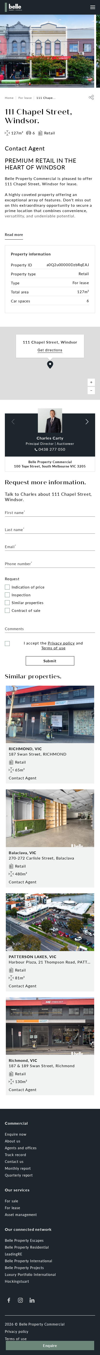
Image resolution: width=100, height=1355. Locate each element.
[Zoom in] (91, 382)
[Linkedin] (32, 1300)
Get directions (50, 350)
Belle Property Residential (27, 1247)
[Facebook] (8, 1300)
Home (9, 98)
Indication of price (28, 587)
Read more (14, 234)
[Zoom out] (91, 390)
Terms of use (53, 648)
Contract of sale (26, 610)
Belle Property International (28, 1260)
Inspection (21, 595)
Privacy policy (61, 643)
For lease (25, 98)
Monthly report (18, 1168)
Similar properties (28, 602)
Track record (15, 1154)
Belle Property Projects (24, 1267)
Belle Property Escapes (24, 1240)
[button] (50, 365)
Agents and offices (21, 1147)
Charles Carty (50, 438)
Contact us (14, 1161)
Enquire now (15, 1134)
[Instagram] (20, 1300)
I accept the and (53, 645)
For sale (11, 1200)
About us (12, 1141)
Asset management (21, 1214)
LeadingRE (13, 1254)
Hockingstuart (17, 1281)
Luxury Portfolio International (30, 1274)
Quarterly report (19, 1175)
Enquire (50, 1345)
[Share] (91, 97)
